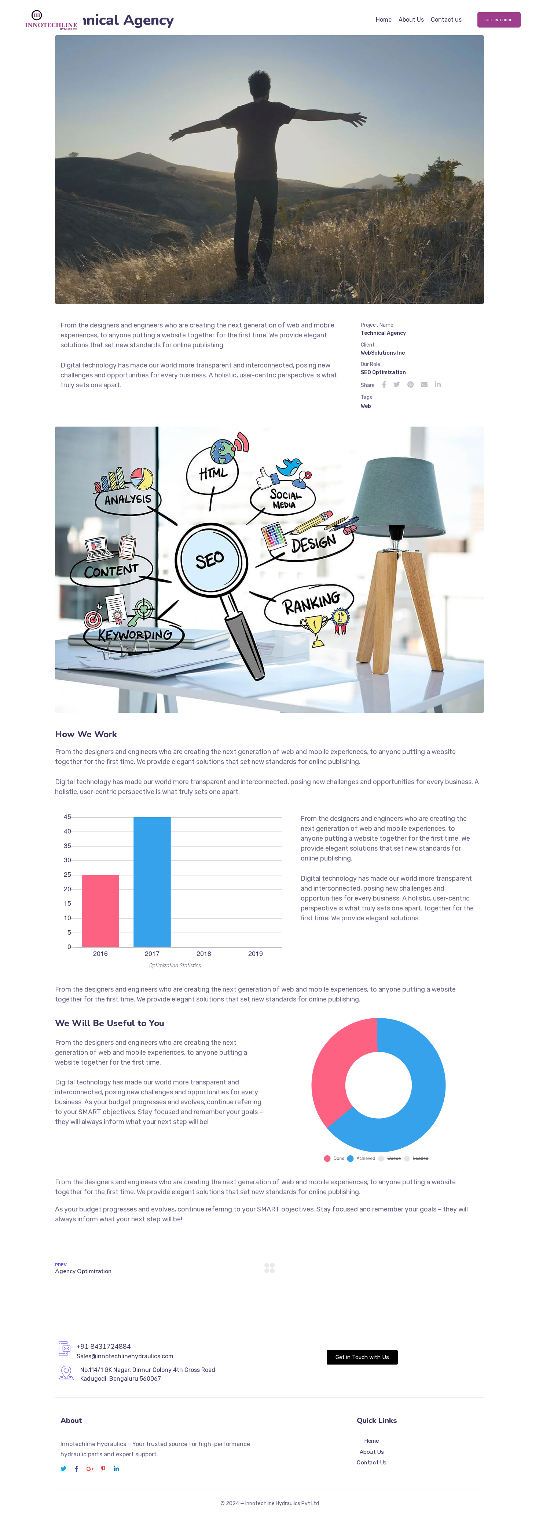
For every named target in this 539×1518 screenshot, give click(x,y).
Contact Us (371, 1462)
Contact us (446, 19)
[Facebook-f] (77, 1469)
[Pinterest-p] (103, 1469)
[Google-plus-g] (90, 1469)
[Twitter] (63, 1469)
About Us (411, 19)
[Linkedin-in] (116, 1469)
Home (384, 19)
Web (366, 406)
